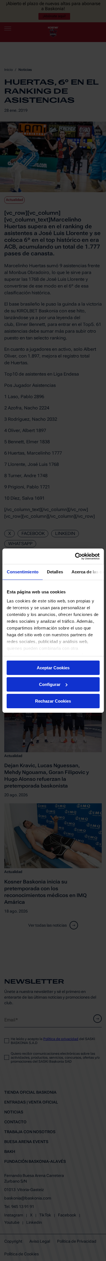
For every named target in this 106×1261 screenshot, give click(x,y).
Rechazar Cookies (53, 700)
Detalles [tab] (55, 571)
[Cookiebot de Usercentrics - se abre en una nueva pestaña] (75, 556)
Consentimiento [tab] (22, 571)
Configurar (49, 684)
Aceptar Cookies (53, 667)
